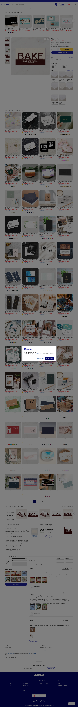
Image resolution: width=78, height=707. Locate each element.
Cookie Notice (39, 353)
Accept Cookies (49, 358)
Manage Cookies (40, 358)
